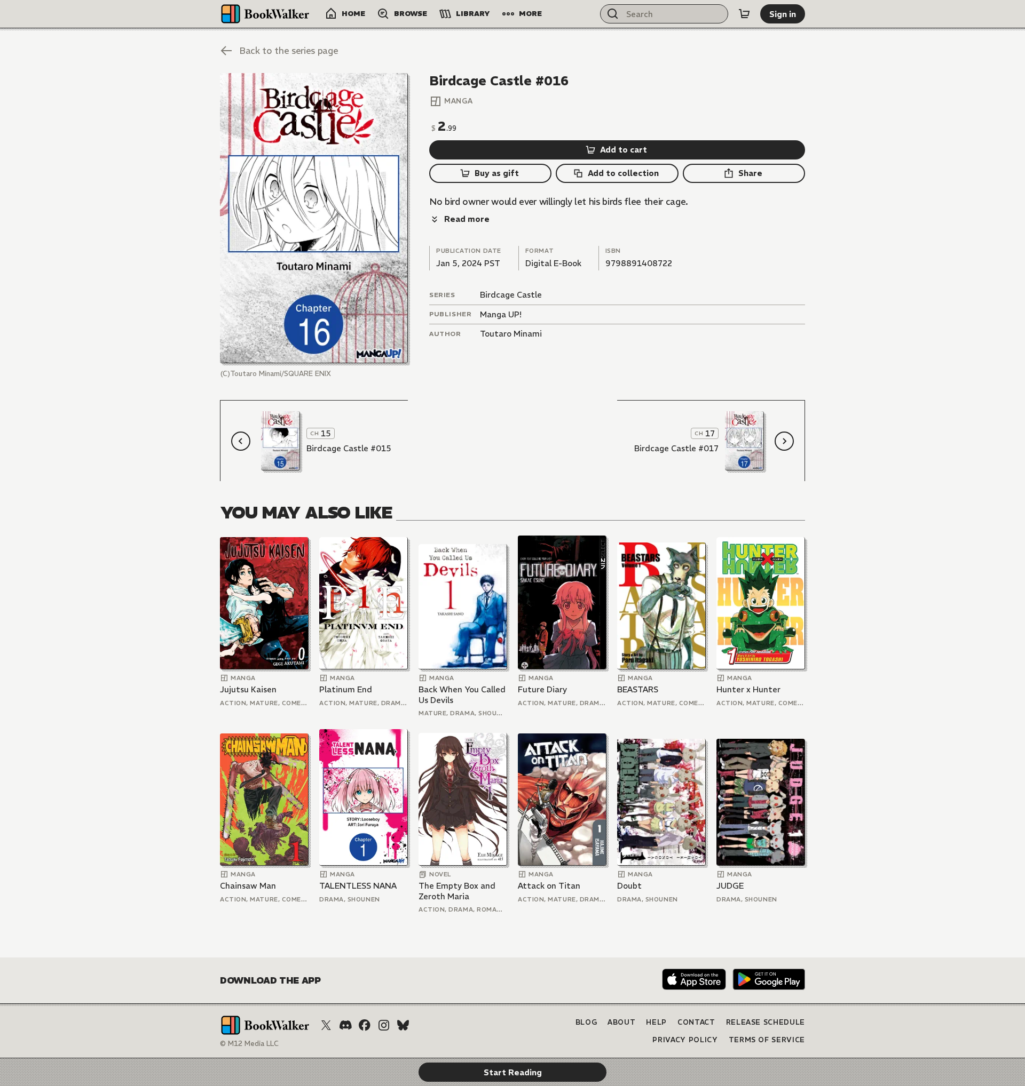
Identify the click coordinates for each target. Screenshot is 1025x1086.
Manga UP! (501, 314)
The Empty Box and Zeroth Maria (457, 891)
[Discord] (345, 1025)
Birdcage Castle (511, 295)
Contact (696, 1022)
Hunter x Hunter (748, 689)
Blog (586, 1022)
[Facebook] (364, 1025)
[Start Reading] (314, 218)
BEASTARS (637, 689)
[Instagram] (383, 1025)
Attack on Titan (549, 886)
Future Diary (542, 689)
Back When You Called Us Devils (462, 694)
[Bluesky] (403, 1025)
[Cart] (744, 14)
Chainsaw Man (248, 886)
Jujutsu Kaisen (248, 689)
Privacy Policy (685, 1039)
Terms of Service (767, 1039)
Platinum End (345, 689)
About (621, 1022)
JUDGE (730, 886)
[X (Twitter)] (326, 1025)
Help (656, 1022)
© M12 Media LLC (249, 1043)
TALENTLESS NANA (358, 886)
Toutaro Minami (511, 334)
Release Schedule (765, 1022)
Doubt (629, 886)
